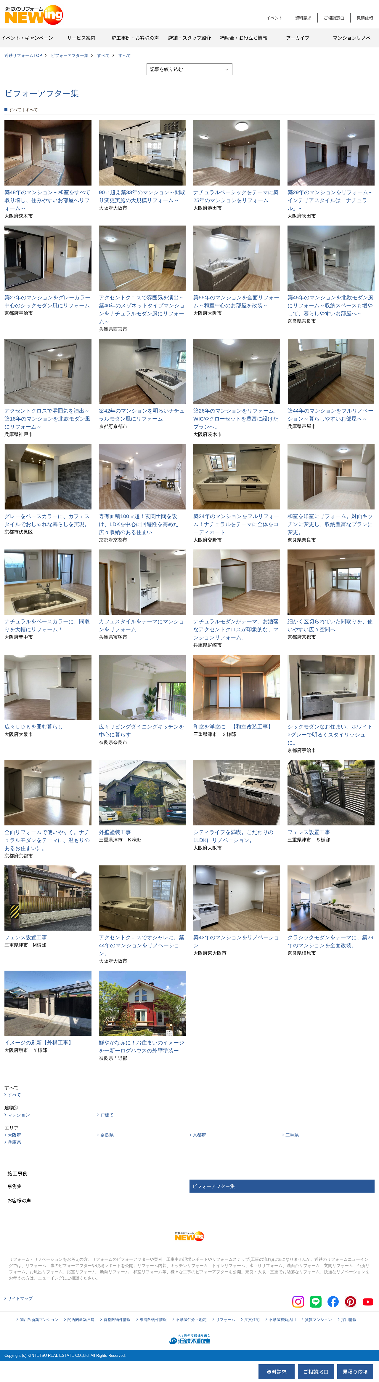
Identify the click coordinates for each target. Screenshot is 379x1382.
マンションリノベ (352, 37)
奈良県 (107, 1134)
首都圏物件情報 (117, 1319)
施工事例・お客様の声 (135, 37)
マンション (19, 1114)
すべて (14, 1094)
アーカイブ (297, 37)
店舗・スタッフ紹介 (189, 37)
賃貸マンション (318, 1319)
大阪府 (14, 1134)
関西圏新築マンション (39, 1319)
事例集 (14, 1186)
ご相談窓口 (334, 18)
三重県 (292, 1134)
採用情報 (348, 1319)
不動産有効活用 (282, 1319)
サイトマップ (20, 1298)
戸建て (107, 1114)
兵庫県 (14, 1142)
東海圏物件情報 (153, 1319)
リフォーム (225, 1319)
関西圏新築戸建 (81, 1319)
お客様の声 (19, 1200)
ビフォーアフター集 (213, 1186)
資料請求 (303, 18)
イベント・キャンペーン (27, 37)
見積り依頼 (355, 1371)
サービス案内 (81, 37)
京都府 (199, 1134)
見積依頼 (364, 18)
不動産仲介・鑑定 (191, 1319)
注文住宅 (252, 1319)
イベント (274, 18)
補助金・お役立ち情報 (243, 37)
